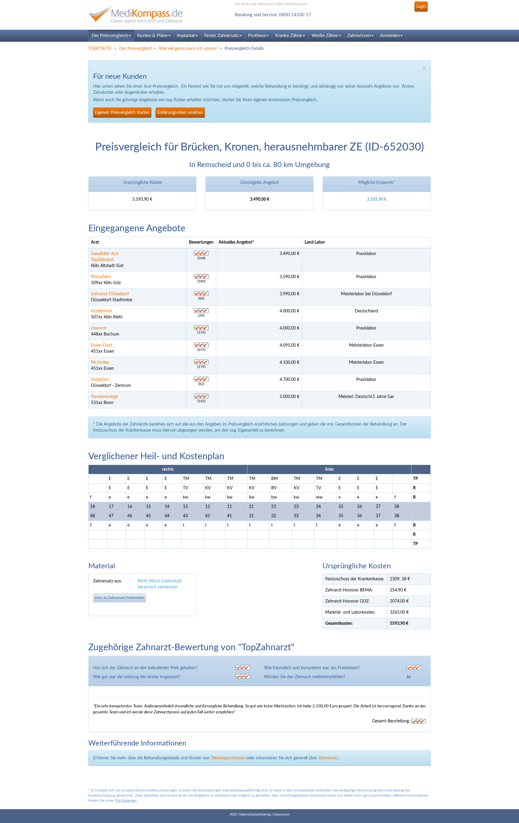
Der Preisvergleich (110, 35)
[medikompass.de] (142, 14)
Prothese (257, 35)
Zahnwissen (359, 35)
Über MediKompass (291, 4)
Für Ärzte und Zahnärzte (254, 4)
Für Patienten (126, 800)
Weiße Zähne (324, 35)
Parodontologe (104, 397)
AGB (233, 814)
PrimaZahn (101, 277)
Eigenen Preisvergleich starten (122, 113)
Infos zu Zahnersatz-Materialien (119, 598)
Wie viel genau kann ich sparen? (188, 49)
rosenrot (99, 328)
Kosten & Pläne (152, 35)
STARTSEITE (99, 49)
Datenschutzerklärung (255, 814)
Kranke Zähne (288, 35)
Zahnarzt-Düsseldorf (110, 294)
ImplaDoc (100, 380)
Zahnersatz (328, 758)
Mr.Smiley (100, 362)
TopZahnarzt (102, 260)
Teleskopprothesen (228, 758)
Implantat (186, 35)
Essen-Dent (101, 345)
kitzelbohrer (102, 311)
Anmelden (390, 35)
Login (421, 7)
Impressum (282, 814)
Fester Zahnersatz (221, 35)
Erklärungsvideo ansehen (180, 113)
